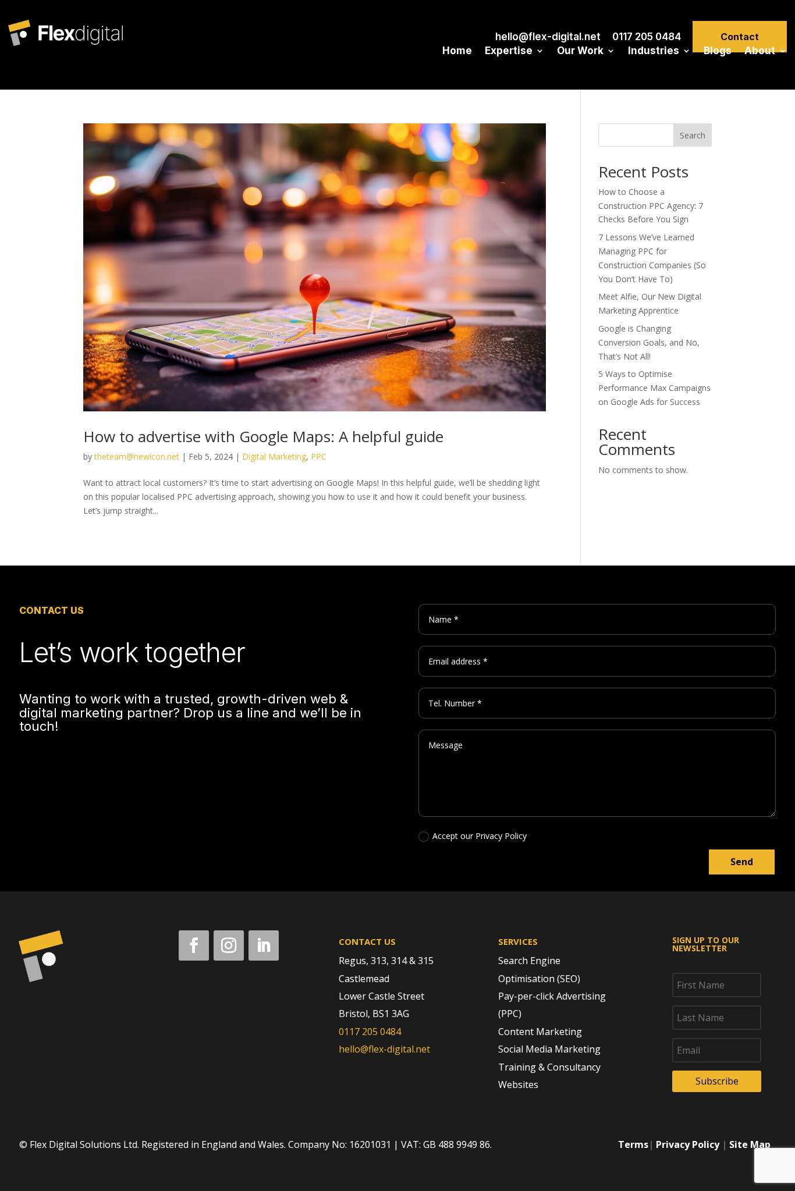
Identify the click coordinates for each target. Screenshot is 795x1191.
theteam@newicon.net (136, 456)
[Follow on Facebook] (194, 945)
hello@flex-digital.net (548, 36)
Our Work (580, 51)
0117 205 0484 (646, 36)
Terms (633, 1144)
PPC (318, 456)
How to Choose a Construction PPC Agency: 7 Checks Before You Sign (650, 205)
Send (741, 861)
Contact (740, 36)
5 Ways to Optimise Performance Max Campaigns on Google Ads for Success (654, 387)
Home (457, 51)
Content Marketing (540, 1031)
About (759, 51)
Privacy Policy (687, 1144)
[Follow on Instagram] (229, 945)
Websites (518, 1084)
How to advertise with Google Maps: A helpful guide (263, 436)
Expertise (509, 51)
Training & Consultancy (549, 1067)
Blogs (718, 51)
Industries (653, 51)
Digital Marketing (274, 456)
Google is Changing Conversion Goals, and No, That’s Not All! (649, 342)
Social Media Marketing (549, 1049)
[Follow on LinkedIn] (264, 945)
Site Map (750, 1144)
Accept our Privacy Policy (479, 835)
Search (692, 135)
